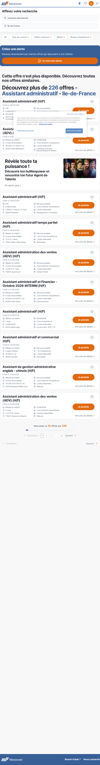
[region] (50, 124)
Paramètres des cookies (25, 130)
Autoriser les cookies (74, 131)
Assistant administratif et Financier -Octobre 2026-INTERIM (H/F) (30, 284)
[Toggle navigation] (97, 3)
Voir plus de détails (84, 150)
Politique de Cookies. (45, 124)
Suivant (69, 435)
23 (61, 436)
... (56, 436)
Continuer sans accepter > (76, 114)
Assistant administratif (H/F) (24, 101)
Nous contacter (92, 759)
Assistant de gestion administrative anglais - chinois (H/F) (29, 369)
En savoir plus (12, 185)
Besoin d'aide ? (73, 759)
